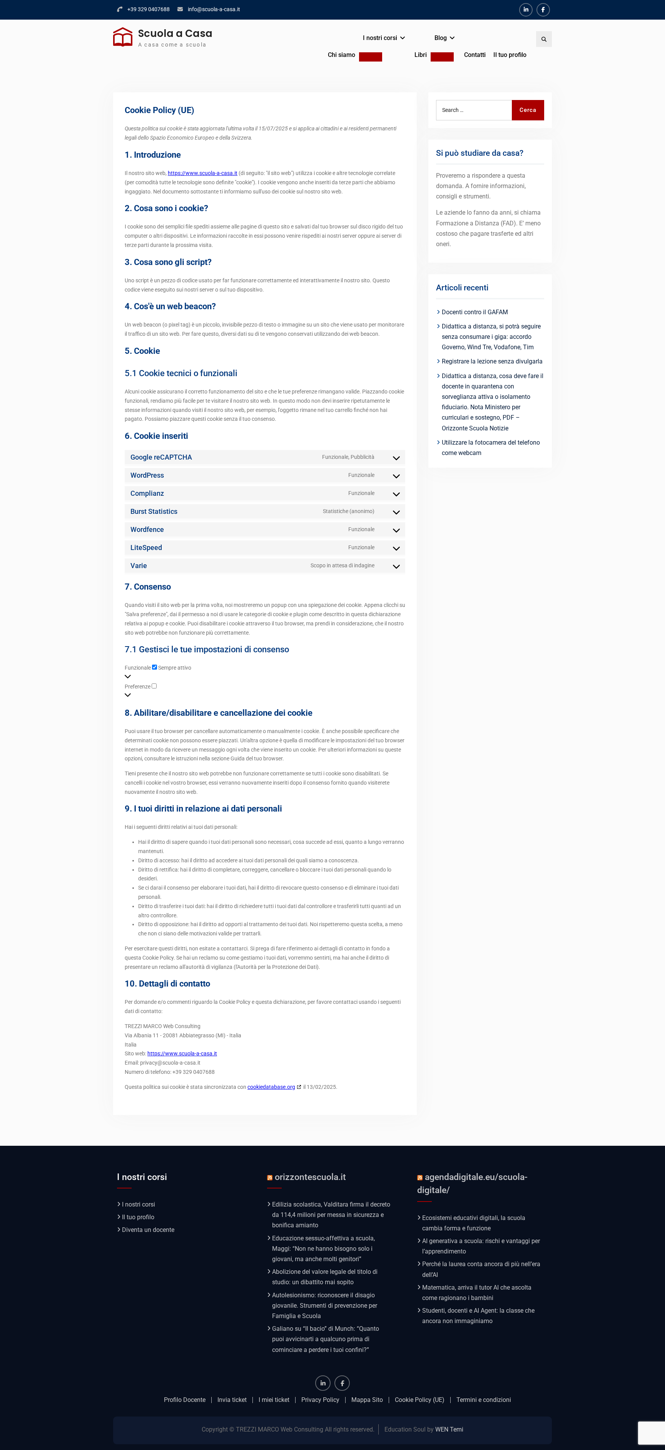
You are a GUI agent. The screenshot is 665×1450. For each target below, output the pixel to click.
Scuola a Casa (175, 33)
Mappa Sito (367, 1400)
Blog (440, 38)
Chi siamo (341, 54)
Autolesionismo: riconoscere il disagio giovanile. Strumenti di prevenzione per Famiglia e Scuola (324, 1306)
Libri (420, 54)
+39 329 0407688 (148, 9)
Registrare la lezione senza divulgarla (492, 361)
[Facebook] (543, 10)
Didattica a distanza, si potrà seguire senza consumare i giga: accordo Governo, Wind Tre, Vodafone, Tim (491, 337)
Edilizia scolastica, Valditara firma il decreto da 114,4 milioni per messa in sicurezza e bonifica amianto (331, 1215)
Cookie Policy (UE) (419, 1400)
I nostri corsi (380, 38)
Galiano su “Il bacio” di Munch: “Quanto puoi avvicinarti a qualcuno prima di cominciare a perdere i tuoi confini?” (325, 1339)
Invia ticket (232, 1400)
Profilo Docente (185, 1400)
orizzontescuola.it (310, 1177)
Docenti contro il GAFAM (475, 312)
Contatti (475, 54)
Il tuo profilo (509, 54)
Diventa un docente (148, 1229)
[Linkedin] (526, 10)
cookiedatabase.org (271, 1087)
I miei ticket (274, 1400)
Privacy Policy (320, 1400)
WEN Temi (449, 1429)
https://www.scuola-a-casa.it (202, 173)
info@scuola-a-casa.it (214, 9)
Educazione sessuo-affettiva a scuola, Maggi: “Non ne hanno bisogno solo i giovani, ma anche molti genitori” (323, 1249)
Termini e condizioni (483, 1400)
